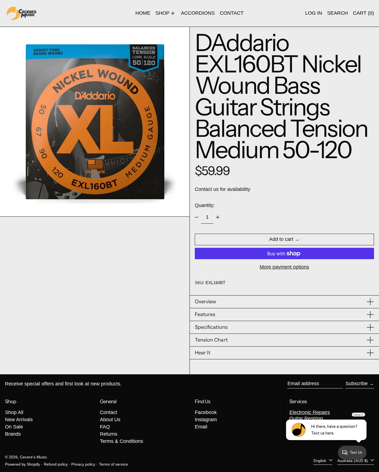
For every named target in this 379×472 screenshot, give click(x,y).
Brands (13, 434)
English (320, 460)
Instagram (206, 419)
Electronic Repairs (309, 412)
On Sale (14, 427)
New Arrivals (19, 419)
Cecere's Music (33, 457)
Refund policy (56, 464)
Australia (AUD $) (353, 460)
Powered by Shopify (22, 464)
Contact (108, 412)
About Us (110, 419)
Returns (108, 434)
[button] (337, 13)
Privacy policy (83, 464)
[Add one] (217, 217)
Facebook (206, 412)
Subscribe (356, 383)
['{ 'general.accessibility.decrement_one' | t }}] (196, 217)
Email (201, 427)
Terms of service (113, 464)
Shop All (14, 412)
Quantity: (205, 205)
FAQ (105, 427)
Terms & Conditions (121, 441)
